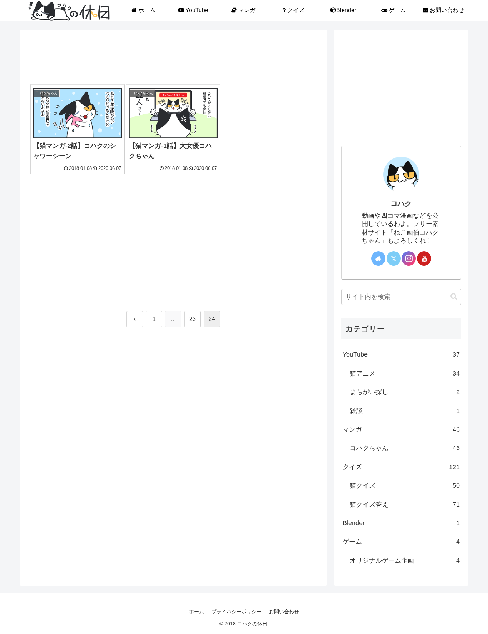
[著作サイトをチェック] (378, 258)
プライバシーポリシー (236, 611)
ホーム (196, 611)
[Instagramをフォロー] (409, 258)
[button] (454, 296)
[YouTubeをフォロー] (424, 258)
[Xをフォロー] (394, 258)
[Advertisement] (173, 59)
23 (192, 319)
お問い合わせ (284, 611)
